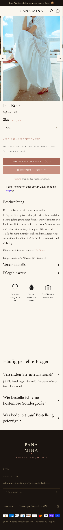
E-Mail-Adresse (13, 489)
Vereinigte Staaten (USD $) (33, 505)
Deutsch (8, 505)
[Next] (60, 58)
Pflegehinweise (14, 273)
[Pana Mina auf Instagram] (58, 506)
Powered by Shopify (45, 521)
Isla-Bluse (40, 250)
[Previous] (3, 58)
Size (6, 119)
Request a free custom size (21, 139)
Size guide (16, 119)
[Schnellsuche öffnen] (52, 11)
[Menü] (5, 11)
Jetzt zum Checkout (31, 170)
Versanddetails (14, 264)
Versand (17, 178)
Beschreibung (13, 202)
